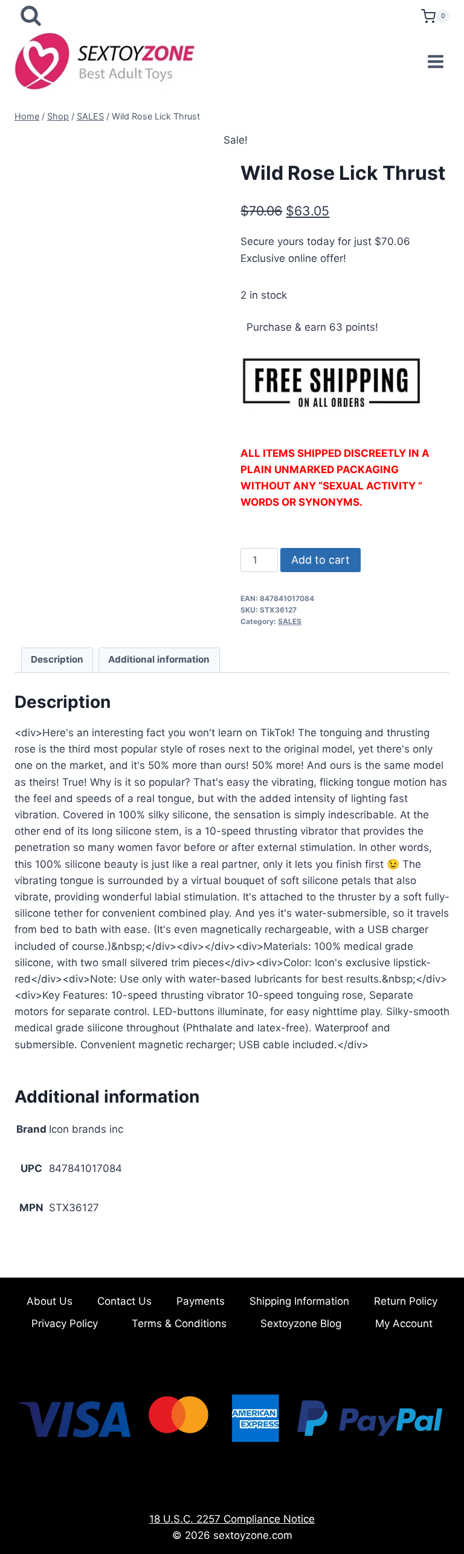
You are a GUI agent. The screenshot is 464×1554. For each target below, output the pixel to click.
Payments (200, 1301)
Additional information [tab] (159, 659)
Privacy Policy (64, 1323)
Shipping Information (299, 1301)
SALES (289, 621)
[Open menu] (435, 61)
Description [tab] (57, 659)
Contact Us (124, 1301)
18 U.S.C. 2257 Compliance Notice (232, 1519)
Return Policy (405, 1301)
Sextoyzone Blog (300, 1323)
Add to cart (320, 559)
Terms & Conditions (179, 1323)
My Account (404, 1323)
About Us (49, 1301)
